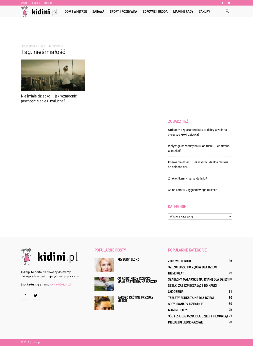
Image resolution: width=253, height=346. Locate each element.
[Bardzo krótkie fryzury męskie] (104, 303)
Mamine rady (183, 11)
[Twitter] (229, 3)
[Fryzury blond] (104, 265)
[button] (227, 11)
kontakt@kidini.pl (60, 284)
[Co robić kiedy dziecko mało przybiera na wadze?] (104, 284)
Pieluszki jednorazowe (185, 322)
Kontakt (47, 2)
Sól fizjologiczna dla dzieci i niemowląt (198, 316)
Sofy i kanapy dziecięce (185, 304)
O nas (24, 2)
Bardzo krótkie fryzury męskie (135, 299)
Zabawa (98, 11)
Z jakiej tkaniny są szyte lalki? (187, 178)
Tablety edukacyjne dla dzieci (191, 298)
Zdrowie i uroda (155, 11)
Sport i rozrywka (123, 11)
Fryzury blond (128, 259)
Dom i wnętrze (76, 11)
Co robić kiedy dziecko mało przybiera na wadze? (137, 280)
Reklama (35, 2)
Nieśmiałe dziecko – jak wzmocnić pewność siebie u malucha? (49, 98)
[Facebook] (223, 3)
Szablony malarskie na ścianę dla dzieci (198, 279)
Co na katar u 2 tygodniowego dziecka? (193, 190)
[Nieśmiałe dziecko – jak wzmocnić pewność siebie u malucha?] (53, 75)
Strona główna (29, 46)
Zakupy (204, 11)
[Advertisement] (126, 31)
